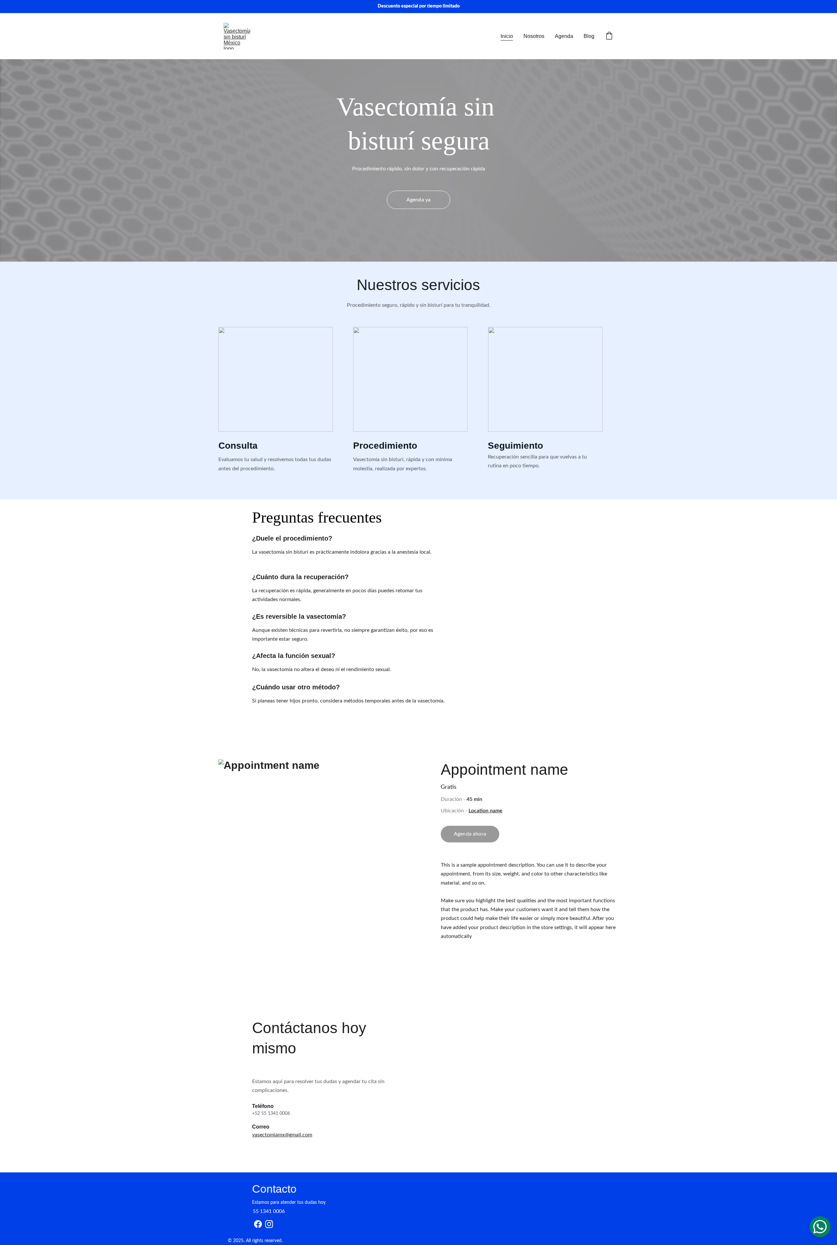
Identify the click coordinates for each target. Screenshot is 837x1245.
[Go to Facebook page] (258, 1224)
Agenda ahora (470, 834)
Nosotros (533, 36)
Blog (589, 36)
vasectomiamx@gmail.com (282, 1134)
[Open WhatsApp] (820, 1226)
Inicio (507, 36)
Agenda (564, 36)
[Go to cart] (609, 36)
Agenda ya (418, 199)
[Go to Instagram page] (269, 1224)
